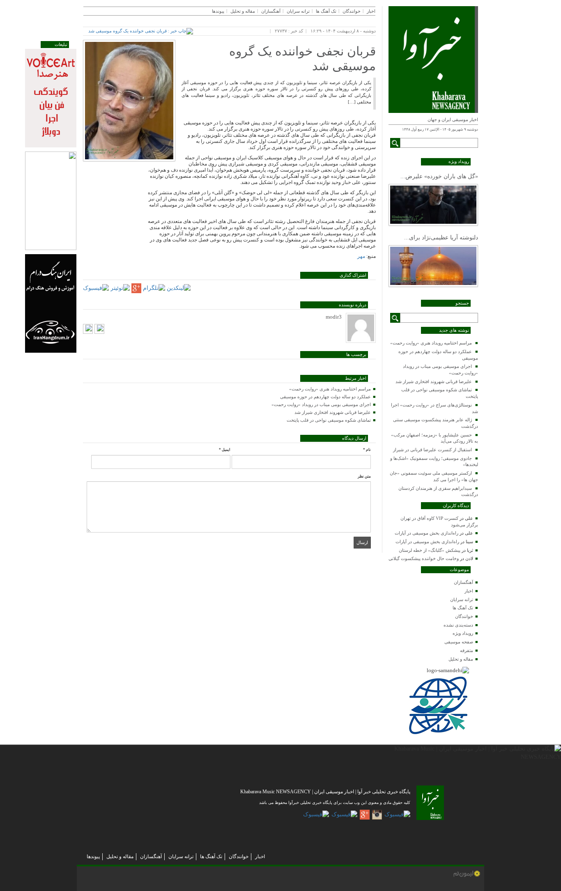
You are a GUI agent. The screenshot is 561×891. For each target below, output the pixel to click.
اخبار (468, 590)
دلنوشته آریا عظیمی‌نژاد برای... (441, 237)
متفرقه (466, 650)
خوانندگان (464, 616)
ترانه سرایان (461, 599)
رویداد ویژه (463, 633)
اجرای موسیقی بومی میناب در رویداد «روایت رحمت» (321, 404)
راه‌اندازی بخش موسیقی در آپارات (426, 532)
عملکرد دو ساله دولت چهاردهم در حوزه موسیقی (325, 396)
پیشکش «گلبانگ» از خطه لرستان (429, 550)
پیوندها (218, 11)
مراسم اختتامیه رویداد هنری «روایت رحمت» (431, 342)
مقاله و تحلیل (460, 659)
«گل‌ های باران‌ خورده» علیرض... (439, 176)
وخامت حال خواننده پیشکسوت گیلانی (424, 558)
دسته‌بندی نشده (458, 624)
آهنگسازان (463, 582)
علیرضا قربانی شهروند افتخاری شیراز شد (433, 381)
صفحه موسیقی (458, 641)
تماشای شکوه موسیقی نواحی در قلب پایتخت (329, 420)
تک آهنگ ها (463, 607)
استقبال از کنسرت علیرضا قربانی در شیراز (432, 449)
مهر (361, 256)
